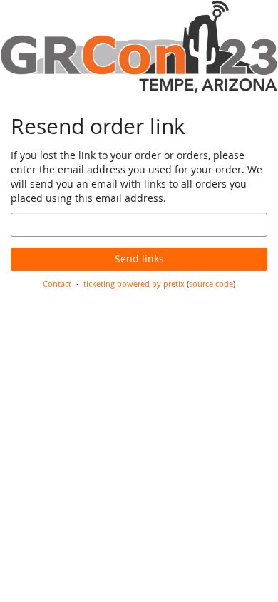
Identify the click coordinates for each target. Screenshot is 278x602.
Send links (139, 258)
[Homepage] (139, 46)
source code (211, 283)
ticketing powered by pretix (134, 283)
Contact (57, 283)
